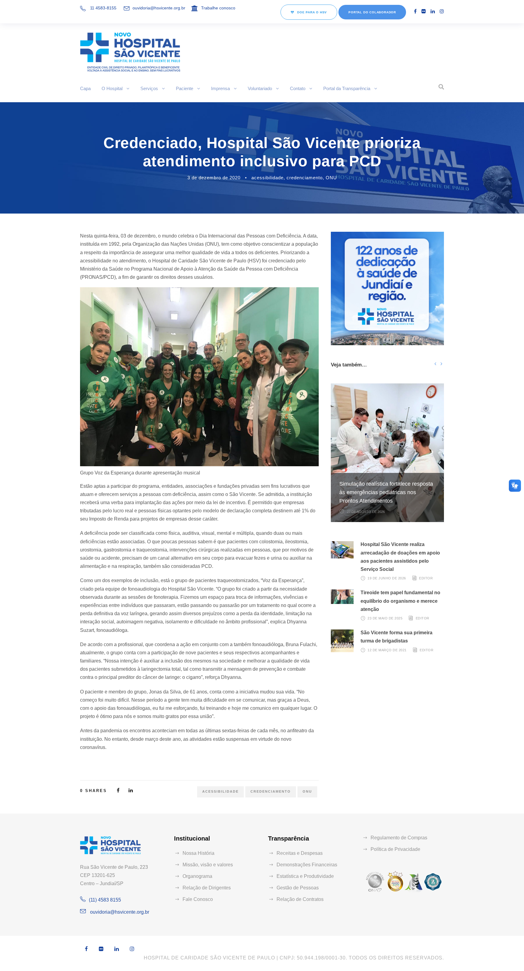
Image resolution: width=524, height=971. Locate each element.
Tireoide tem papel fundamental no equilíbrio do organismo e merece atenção (400, 601)
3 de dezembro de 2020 (213, 177)
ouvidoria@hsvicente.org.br (159, 7)
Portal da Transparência (346, 88)
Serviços (149, 88)
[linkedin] (433, 11)
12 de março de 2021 (387, 650)
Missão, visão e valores (208, 864)
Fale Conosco (198, 899)
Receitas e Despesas (300, 853)
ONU (331, 177)
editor (426, 578)
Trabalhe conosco (218, 7)
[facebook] (415, 11)
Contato (297, 88)
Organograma (197, 876)
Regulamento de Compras (399, 837)
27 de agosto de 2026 (366, 512)
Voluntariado (260, 88)
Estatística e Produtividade (305, 876)
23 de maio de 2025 (385, 618)
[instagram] (442, 11)
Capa (85, 88)
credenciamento (305, 177)
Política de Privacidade (395, 849)
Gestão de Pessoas (298, 887)
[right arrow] (441, 363)
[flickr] (424, 11)
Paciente (184, 88)
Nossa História (198, 853)
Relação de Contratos (300, 899)
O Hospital (112, 88)
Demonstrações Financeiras (307, 864)
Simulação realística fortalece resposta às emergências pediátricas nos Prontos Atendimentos (386, 492)
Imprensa (220, 88)
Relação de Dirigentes (207, 887)
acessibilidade (267, 177)
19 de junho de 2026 (387, 578)
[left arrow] (435, 363)
